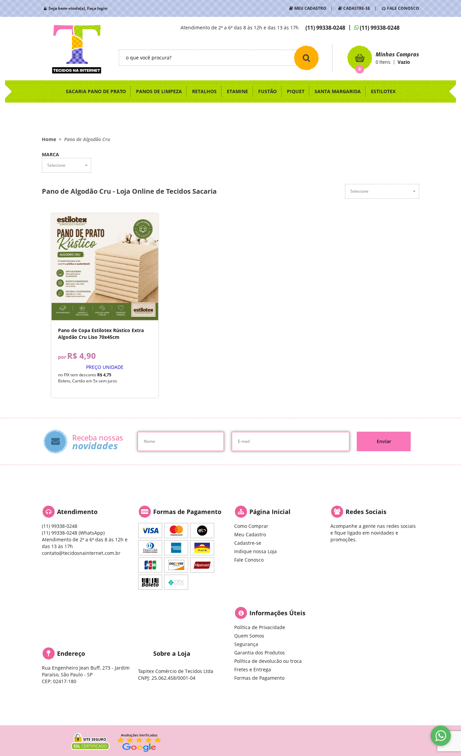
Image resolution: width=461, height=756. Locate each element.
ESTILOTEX (383, 91)
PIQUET (295, 91)
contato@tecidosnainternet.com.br (81, 553)
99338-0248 (325, 27)
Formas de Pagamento (259, 678)
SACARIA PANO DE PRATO (96, 91)
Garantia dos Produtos (259, 652)
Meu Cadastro (250, 534)
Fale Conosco (249, 560)
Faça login (97, 8)
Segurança (246, 644)
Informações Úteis (277, 613)
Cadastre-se (247, 543)
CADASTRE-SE (356, 8)
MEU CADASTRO (310, 8)
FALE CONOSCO (403, 8)
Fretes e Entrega (252, 669)
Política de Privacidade (259, 627)
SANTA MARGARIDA (338, 91)
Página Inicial (270, 512)
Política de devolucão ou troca (268, 661)
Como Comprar (251, 526)
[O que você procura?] (306, 57)
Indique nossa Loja (255, 551)
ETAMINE (237, 91)
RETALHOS (204, 91)
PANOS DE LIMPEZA (159, 91)
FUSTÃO (267, 91)
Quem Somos (249, 635)
